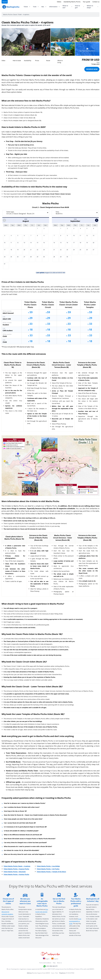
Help (54, 963)
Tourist (4, 2)
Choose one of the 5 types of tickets (8, 901)
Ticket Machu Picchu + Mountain (15, 872)
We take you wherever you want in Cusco (25, 901)
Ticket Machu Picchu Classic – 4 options (17, 866)
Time (57, 212)
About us (59, 963)
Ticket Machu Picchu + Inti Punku (48, 869)
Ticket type (10, 212)
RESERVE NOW (91, 69)
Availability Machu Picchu (72, 2)
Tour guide (86, 2)
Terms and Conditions (45, 963)
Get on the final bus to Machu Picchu (59, 901)
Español (55, 959)
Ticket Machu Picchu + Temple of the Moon (51, 872)
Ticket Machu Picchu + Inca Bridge (48, 866)
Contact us (95, 2)
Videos (59, 2)
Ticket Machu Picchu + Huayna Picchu (16, 869)
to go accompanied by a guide (75, 921)
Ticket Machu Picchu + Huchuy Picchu (16, 874)
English (47, 959)
